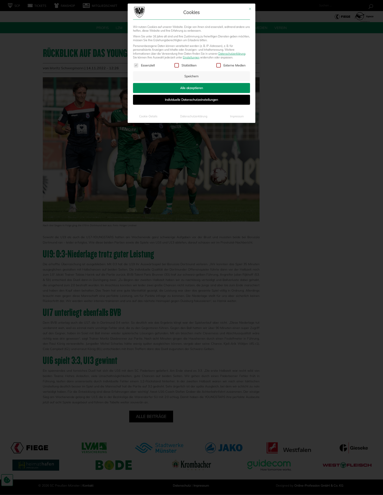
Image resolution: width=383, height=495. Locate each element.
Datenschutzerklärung (231, 53)
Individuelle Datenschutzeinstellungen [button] (191, 100)
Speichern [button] (191, 76)
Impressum (237, 116)
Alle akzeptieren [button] (191, 88)
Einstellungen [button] (191, 57)
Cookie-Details (148, 116)
